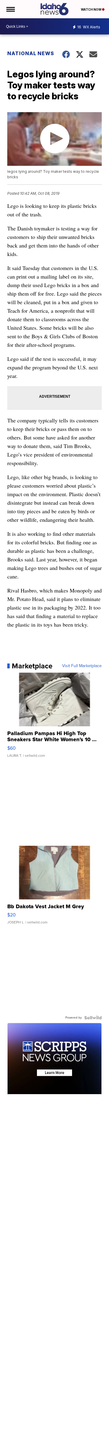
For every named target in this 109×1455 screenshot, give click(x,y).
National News (30, 53)
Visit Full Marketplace (82, 666)
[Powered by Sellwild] (93, 1018)
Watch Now (91, 9)
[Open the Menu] (10, 9)
